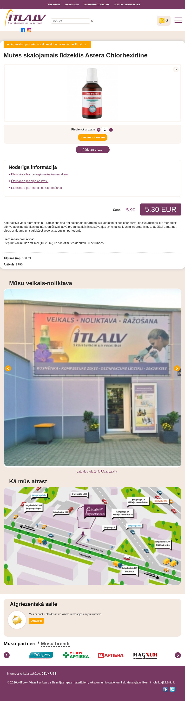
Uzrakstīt (36, 620)
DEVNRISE (48, 673)
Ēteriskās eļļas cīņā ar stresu (29, 181)
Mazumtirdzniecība (127, 4)
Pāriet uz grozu (92, 149)
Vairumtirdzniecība (97, 4)
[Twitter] (172, 689)
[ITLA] (26, 26)
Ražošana (72, 4)
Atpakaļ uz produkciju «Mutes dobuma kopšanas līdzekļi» (48, 44)
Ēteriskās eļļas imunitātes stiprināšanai (36, 188)
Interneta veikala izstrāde (23, 673)
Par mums (54, 4)
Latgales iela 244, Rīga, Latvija (97, 471)
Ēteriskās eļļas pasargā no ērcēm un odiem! (39, 174)
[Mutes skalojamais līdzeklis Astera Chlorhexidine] (92, 93)
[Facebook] (165, 689)
